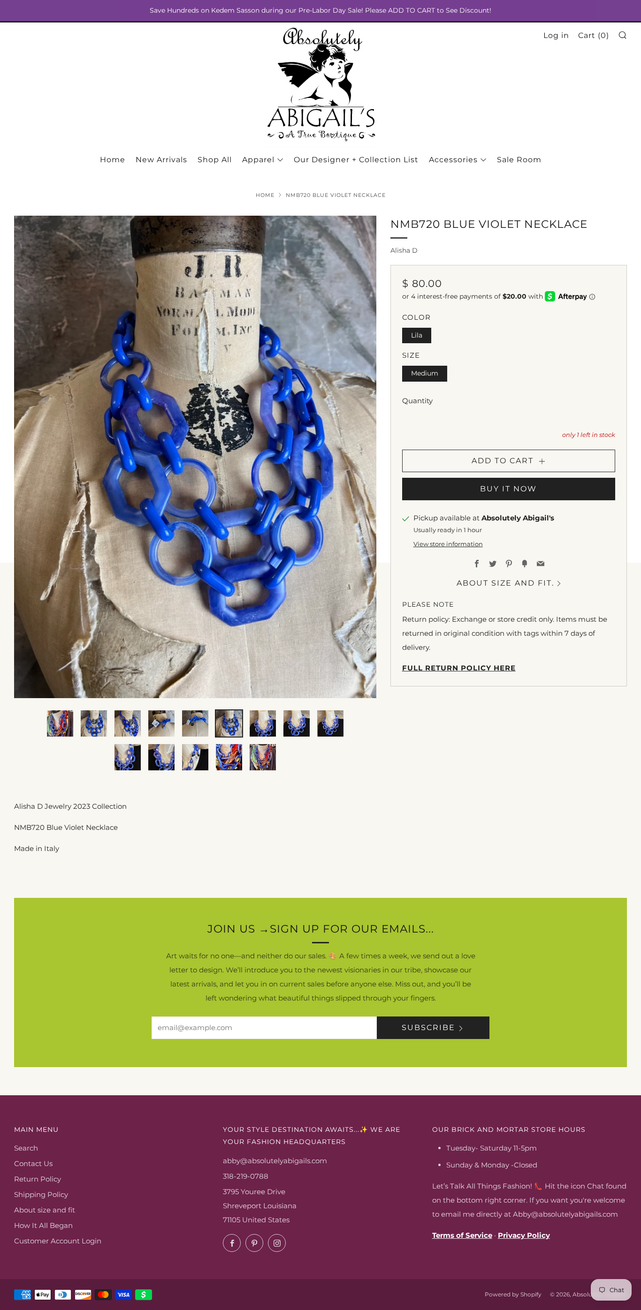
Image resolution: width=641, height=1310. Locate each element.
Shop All (215, 159)
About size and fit (44, 1209)
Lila (416, 335)
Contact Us (33, 1163)
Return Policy (37, 1178)
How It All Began (43, 1225)
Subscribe (428, 1027)
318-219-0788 (245, 1176)
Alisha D (404, 250)
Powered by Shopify (513, 1294)
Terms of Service (462, 1235)
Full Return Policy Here (459, 667)
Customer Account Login (57, 1240)
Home (112, 159)
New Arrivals (161, 159)
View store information (448, 544)
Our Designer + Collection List (356, 159)
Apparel (258, 159)
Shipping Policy (41, 1194)
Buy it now (508, 488)
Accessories (453, 159)
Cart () (593, 35)
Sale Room (519, 159)
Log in (556, 35)
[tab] (60, 723)
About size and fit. (505, 583)
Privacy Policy (524, 1235)
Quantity (417, 400)
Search (26, 1148)
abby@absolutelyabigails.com (275, 1160)
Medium (424, 373)
